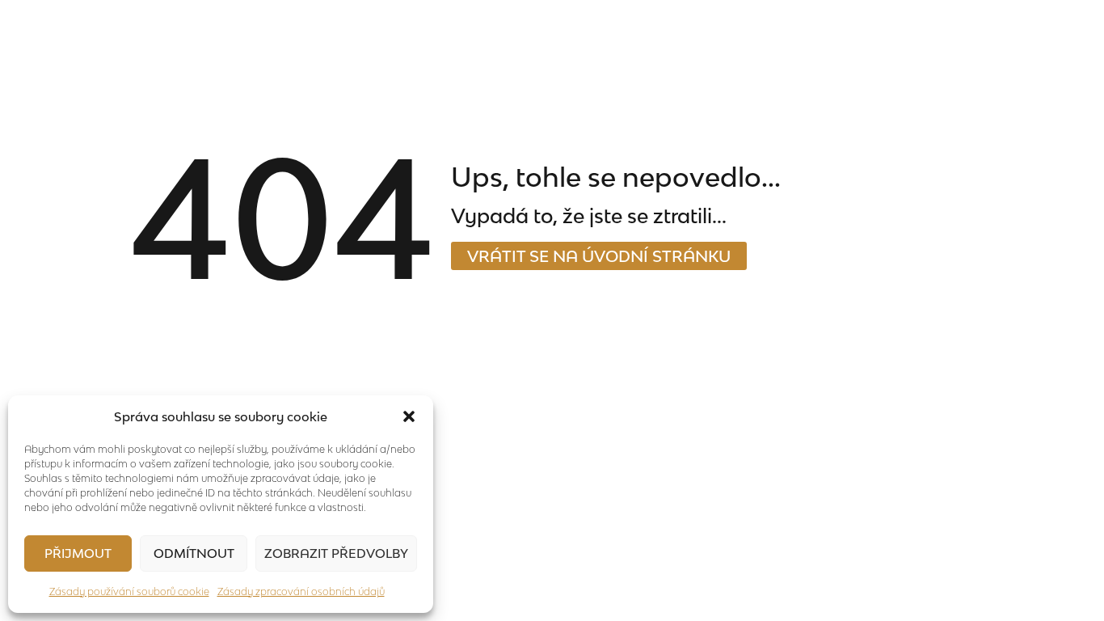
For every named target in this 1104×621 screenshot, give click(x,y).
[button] (409, 416)
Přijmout (78, 553)
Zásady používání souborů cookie (129, 591)
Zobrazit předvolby (336, 553)
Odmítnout (194, 553)
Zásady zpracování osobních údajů (301, 591)
